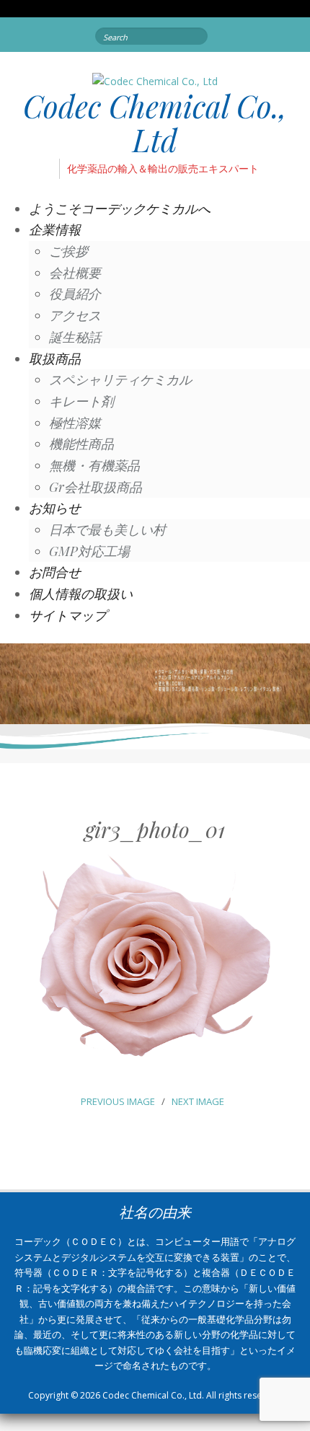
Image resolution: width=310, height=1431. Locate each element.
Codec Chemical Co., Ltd (155, 122)
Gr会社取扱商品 (95, 487)
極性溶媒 (75, 422)
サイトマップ (68, 615)
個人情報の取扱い (81, 593)
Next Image (198, 1101)
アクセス (75, 315)
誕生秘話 (75, 336)
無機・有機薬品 (94, 465)
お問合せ (55, 572)
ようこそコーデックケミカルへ (120, 208)
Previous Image (118, 1101)
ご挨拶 (68, 251)
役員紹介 (75, 293)
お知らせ (55, 507)
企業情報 (55, 229)
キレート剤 (81, 401)
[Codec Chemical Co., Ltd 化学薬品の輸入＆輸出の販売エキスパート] (155, 80)
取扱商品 (55, 358)
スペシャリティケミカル (120, 379)
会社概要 (75, 272)
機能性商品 (81, 443)
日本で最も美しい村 (107, 529)
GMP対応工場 (89, 551)
